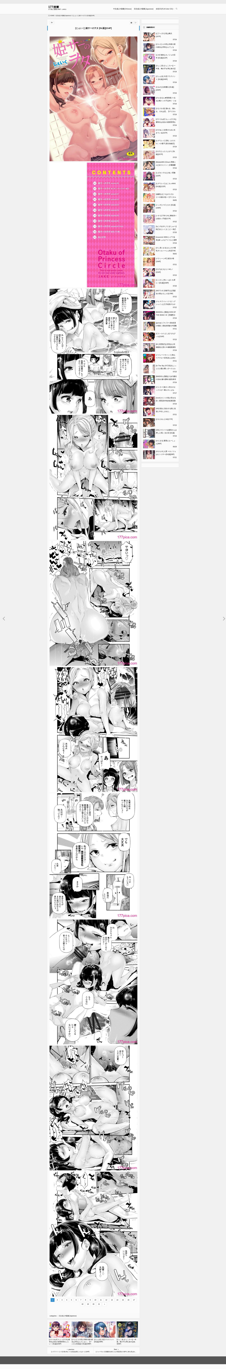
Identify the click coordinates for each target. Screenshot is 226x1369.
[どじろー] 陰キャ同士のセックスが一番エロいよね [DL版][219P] (165, 390)
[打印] (131, 22)
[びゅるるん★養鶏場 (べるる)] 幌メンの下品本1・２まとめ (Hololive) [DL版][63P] (166, 101)
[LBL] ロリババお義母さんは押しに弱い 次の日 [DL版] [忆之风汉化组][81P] (166, 433)
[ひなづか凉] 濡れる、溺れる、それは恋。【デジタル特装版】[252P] (166, 111)
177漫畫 (53, 6)
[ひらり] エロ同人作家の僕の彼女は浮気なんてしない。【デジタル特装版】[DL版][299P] (82, 1342)
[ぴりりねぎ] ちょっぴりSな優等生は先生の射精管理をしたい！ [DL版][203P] (59, 1342)
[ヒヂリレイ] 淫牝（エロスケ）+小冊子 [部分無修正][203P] (165, 143)
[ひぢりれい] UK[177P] (164, 419)
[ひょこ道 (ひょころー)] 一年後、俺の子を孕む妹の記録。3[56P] (127, 1342)
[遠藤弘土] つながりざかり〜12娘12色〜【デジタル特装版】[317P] (166, 197)
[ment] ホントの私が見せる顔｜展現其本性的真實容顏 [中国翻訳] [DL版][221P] (166, 401)
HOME (52, 15)
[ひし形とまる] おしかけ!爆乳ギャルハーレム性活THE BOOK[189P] (166, 251)
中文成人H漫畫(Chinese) (122, 9)
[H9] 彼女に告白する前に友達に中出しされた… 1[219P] (166, 411)
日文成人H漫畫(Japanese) (143, 9)
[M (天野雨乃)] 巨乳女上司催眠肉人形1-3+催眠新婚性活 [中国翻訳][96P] (166, 347)
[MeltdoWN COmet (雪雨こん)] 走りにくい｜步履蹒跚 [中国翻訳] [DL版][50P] (166, 165)
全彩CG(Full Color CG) (164, 9)
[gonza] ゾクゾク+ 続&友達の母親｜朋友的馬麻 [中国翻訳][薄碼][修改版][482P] (166, 326)
